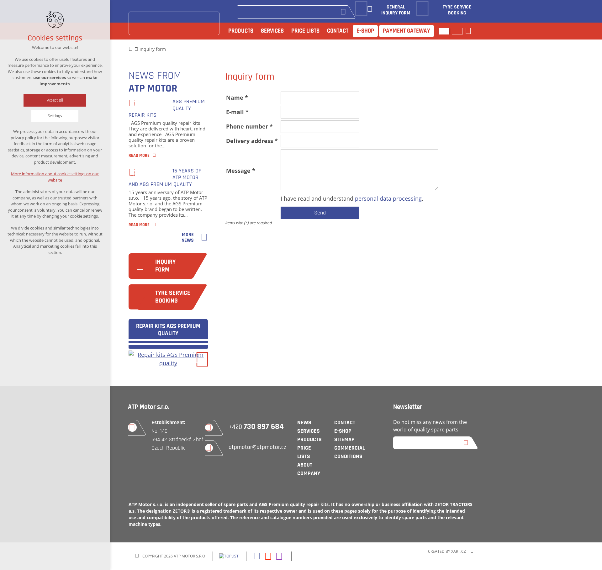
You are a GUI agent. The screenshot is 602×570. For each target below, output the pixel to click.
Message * (240, 170)
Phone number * (249, 126)
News (304, 422)
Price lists (305, 31)
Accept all (55, 100)
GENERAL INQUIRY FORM (395, 10)
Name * (237, 97)
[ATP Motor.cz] (174, 23)
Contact (337, 31)
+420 (256, 427)
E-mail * (237, 112)
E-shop (365, 31)
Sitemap (344, 439)
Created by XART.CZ (447, 551)
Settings (55, 116)
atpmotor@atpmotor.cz (257, 447)
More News (188, 238)
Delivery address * (252, 141)
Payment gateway (406, 31)
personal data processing (388, 198)
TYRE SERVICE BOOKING (457, 10)
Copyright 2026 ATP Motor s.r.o (173, 556)
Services (272, 31)
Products (240, 31)
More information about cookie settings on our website (55, 177)
